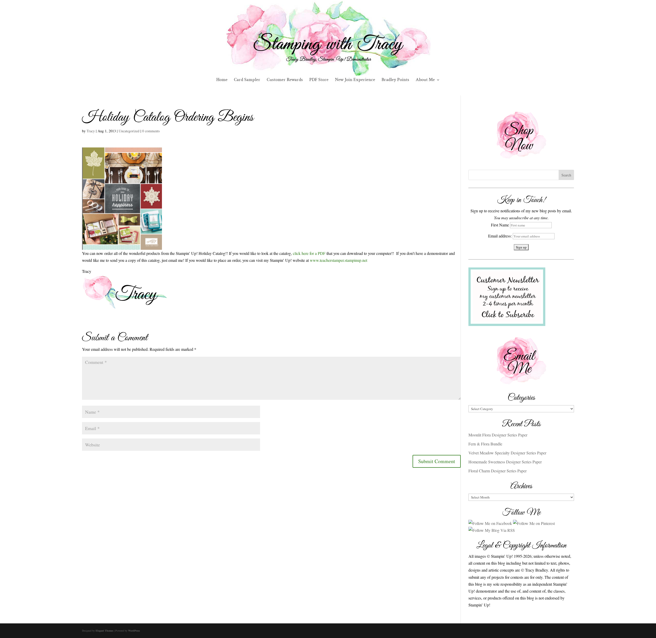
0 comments (151, 130)
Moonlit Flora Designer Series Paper (497, 434)
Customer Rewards (285, 80)
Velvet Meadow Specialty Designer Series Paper (507, 452)
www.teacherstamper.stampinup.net (338, 260)
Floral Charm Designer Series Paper (497, 470)
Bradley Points (395, 80)
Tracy (91, 130)
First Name (500, 224)
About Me (425, 80)
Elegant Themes (104, 630)
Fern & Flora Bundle (485, 443)
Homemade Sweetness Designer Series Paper (505, 461)
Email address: (500, 235)
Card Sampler (247, 80)
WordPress (134, 630)
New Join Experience (355, 80)
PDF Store (319, 80)
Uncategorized (129, 130)
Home (222, 80)
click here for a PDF (309, 253)
